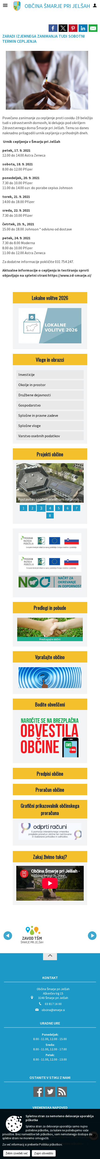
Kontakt (50, 977)
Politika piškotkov (50, 1144)
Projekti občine (50, 454)
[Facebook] (38, 1096)
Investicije (26, 374)
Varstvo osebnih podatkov (39, 435)
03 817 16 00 (53, 1004)
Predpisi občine (50, 773)
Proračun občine (50, 789)
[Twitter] (49, 1096)
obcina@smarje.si (53, 1010)
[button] (7, 935)
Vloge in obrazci (50, 359)
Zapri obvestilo (43, 1153)
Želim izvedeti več (17, 1153)
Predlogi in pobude (50, 607)
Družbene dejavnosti (34, 395)
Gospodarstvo (29, 405)
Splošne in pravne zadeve (38, 415)
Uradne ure (50, 1023)
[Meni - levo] (5, 5)
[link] (53, 28)
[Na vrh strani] (50, 956)
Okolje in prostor (32, 384)
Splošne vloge (29, 425)
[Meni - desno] (95, 5)
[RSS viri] (61, 1096)
